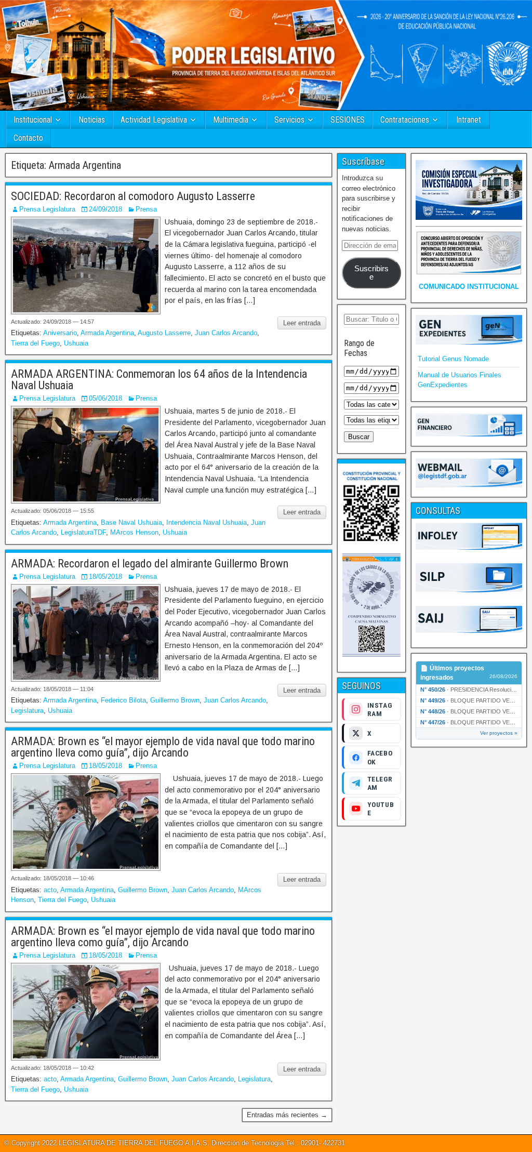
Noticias (91, 120)
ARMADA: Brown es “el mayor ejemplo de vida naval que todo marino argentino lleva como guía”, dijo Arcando (163, 747)
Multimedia (230, 120)
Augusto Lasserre (164, 333)
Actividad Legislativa (154, 120)
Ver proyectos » (498, 733)
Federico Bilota (123, 700)
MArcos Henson (134, 532)
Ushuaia (76, 343)
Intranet (468, 120)
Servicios (289, 120)
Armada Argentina (107, 333)
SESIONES (347, 120)
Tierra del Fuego (35, 343)
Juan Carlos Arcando (226, 333)
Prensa (146, 209)
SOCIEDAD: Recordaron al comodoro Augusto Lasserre (133, 196)
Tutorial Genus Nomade (453, 359)
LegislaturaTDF (83, 532)
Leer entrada (302, 323)
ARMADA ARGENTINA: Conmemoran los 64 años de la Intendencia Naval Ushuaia (159, 379)
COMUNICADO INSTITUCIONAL (469, 286)
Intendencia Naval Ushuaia (206, 522)
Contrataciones (404, 120)
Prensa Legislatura (47, 209)
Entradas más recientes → (287, 1115)
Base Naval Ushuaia (131, 522)
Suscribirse (371, 272)
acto (50, 890)
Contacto (28, 138)
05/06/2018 (105, 398)
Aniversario (60, 333)
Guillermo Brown (175, 700)
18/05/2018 (105, 576)
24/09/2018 (105, 209)
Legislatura (27, 710)
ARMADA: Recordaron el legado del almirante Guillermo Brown (149, 563)
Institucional (33, 120)
